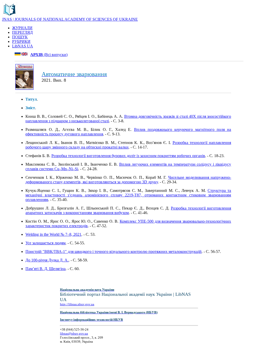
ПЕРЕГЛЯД (22, 32)
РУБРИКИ (21, 41)
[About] (9, 16)
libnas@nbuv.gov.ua (74, 333)
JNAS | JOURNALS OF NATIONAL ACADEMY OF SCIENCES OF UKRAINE (70, 19)
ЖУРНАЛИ (22, 28)
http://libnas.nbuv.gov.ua (77, 304)
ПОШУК (20, 37)
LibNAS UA (22, 46)
